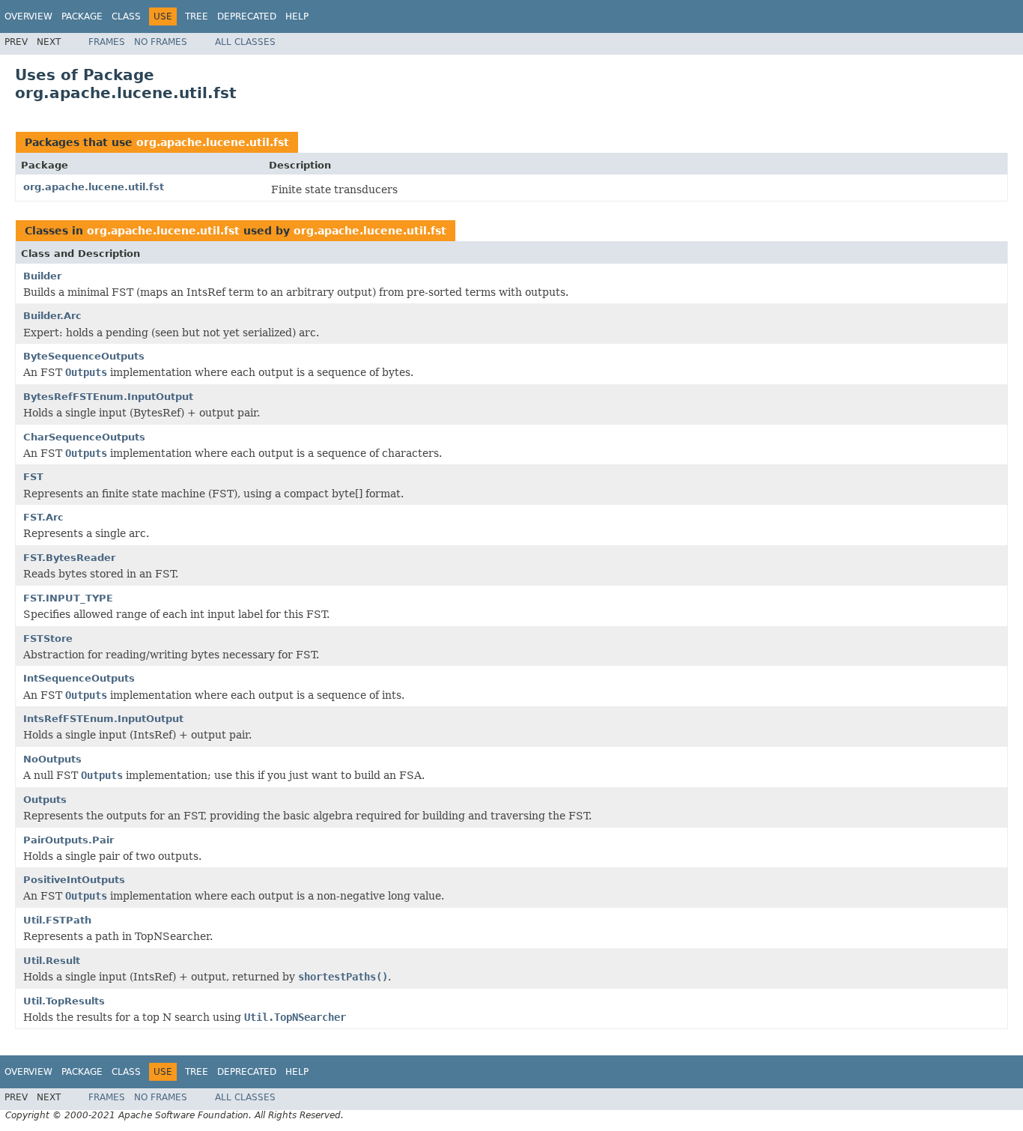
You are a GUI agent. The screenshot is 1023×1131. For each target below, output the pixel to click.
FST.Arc (43, 517)
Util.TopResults (64, 1001)
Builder (42, 276)
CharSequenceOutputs (84, 437)
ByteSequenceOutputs (84, 356)
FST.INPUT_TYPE (68, 598)
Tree (196, 16)
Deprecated (246, 16)
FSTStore (48, 638)
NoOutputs (52, 759)
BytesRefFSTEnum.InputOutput (108, 396)
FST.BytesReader (69, 557)
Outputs (45, 799)
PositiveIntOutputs (74, 879)
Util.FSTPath (57, 920)
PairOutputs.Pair (68, 840)
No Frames (160, 42)
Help (297, 16)
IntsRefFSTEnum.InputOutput (103, 718)
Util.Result (51, 960)
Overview (28, 16)
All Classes (245, 42)
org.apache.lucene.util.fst (212, 142)
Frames (106, 42)
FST (33, 476)
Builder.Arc (52, 315)
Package (82, 16)
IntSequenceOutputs (79, 678)
